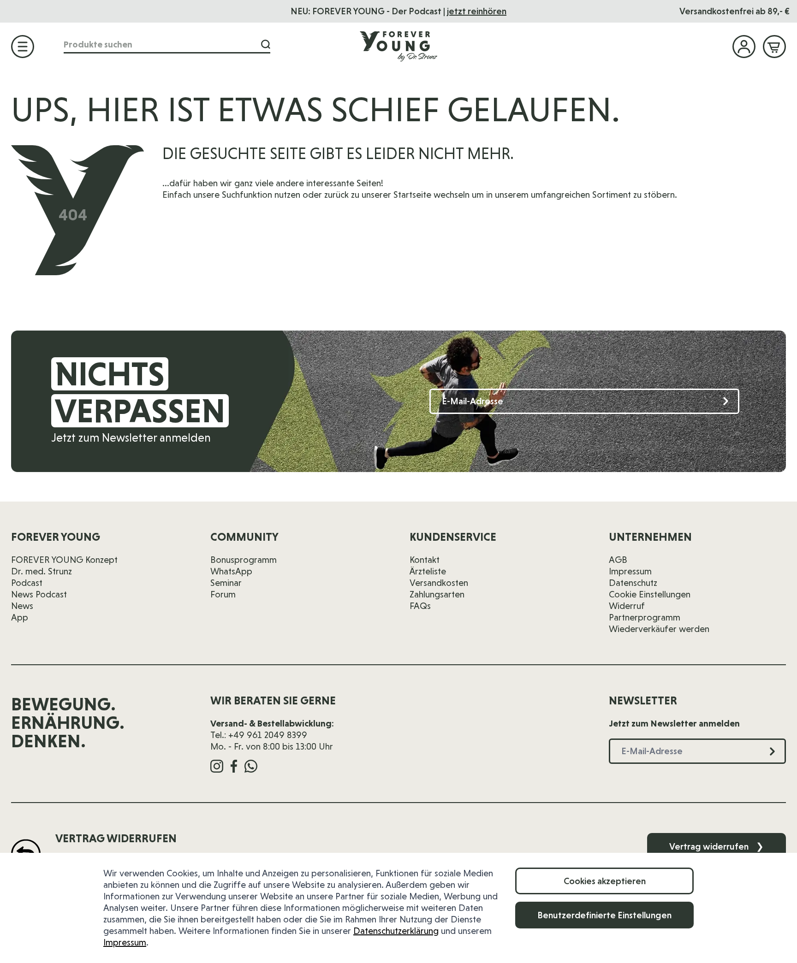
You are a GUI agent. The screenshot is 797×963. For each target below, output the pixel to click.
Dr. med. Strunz (41, 571)
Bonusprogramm (243, 559)
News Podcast (39, 594)
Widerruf (627, 605)
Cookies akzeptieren (605, 880)
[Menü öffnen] (22, 46)
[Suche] (265, 44)
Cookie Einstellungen (649, 594)
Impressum (124, 942)
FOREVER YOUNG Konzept (64, 559)
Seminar (226, 582)
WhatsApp (231, 571)
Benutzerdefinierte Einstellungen (604, 915)
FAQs (420, 605)
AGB (618, 559)
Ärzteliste (428, 571)
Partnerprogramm (644, 617)
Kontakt (425, 559)
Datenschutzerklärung (396, 930)
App (19, 617)
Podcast (26, 582)
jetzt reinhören (476, 11)
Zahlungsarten (437, 594)
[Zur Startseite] (398, 46)
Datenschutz (633, 582)
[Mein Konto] (744, 46)
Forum (223, 594)
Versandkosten (439, 582)
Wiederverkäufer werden (659, 628)
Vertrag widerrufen (716, 846)
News (22, 605)
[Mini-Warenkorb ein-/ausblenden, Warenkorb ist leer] (774, 46)
